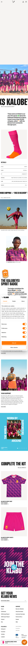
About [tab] (22, 301)
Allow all (14, 343)
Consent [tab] (5, 301)
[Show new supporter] (17, 447)
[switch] (24, 328)
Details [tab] (14, 301)
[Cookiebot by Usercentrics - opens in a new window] (20, 297)
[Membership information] (8, 502)
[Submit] (25, 599)
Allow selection (14, 347)
